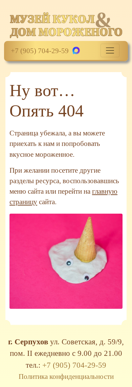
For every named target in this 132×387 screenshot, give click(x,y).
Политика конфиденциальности (66, 376)
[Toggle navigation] (110, 50)
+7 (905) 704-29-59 (40, 51)
